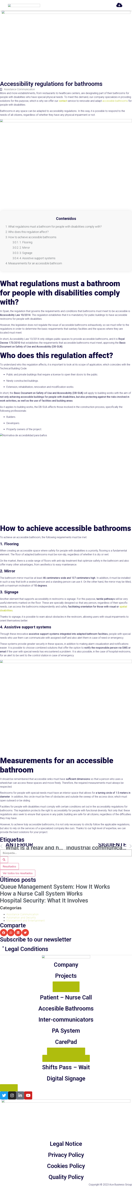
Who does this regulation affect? (28, 232)
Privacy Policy (66, 1155)
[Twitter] (4, 1095)
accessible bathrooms (115, 100)
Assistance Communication (19, 89)
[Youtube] (28, 1095)
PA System (66, 1030)
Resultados (9, 866)
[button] (3, 932)
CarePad (66, 1042)
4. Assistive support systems (37, 258)
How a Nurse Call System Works (41, 893)
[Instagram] (12, 1095)
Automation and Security (21, 917)
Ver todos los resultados (18, 873)
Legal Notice (66, 1144)
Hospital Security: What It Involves (44, 900)
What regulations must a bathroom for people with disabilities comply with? (55, 226)
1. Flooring (25, 242)
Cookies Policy (66, 1166)
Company (66, 964)
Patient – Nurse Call (66, 997)
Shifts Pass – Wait (66, 1067)
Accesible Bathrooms (66, 1008)
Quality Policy (66, 1177)
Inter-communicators (66, 1019)
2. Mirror (24, 247)
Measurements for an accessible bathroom (35, 263)
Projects (66, 975)
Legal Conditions (26, 949)
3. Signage (25, 253)
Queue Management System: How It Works (55, 886)
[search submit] (4, 859)
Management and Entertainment (25, 920)
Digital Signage (66, 1078)
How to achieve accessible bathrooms (32, 237)
